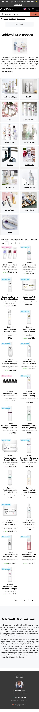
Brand (6, 19)
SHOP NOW (18, 5)
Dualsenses (21, 19)
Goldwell (12, 19)
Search (34, 14)
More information (7, 72)
